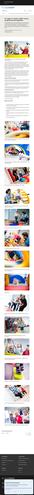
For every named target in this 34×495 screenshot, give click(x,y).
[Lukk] (31, 481)
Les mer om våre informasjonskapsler (11, 485)
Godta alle (8, 491)
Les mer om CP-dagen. (9, 98)
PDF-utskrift (29, 434)
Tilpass (21, 491)
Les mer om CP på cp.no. (10, 117)
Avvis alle (15, 491)
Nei (7, 433)
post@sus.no (4, 487)
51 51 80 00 (4, 483)
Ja (3, 433)
